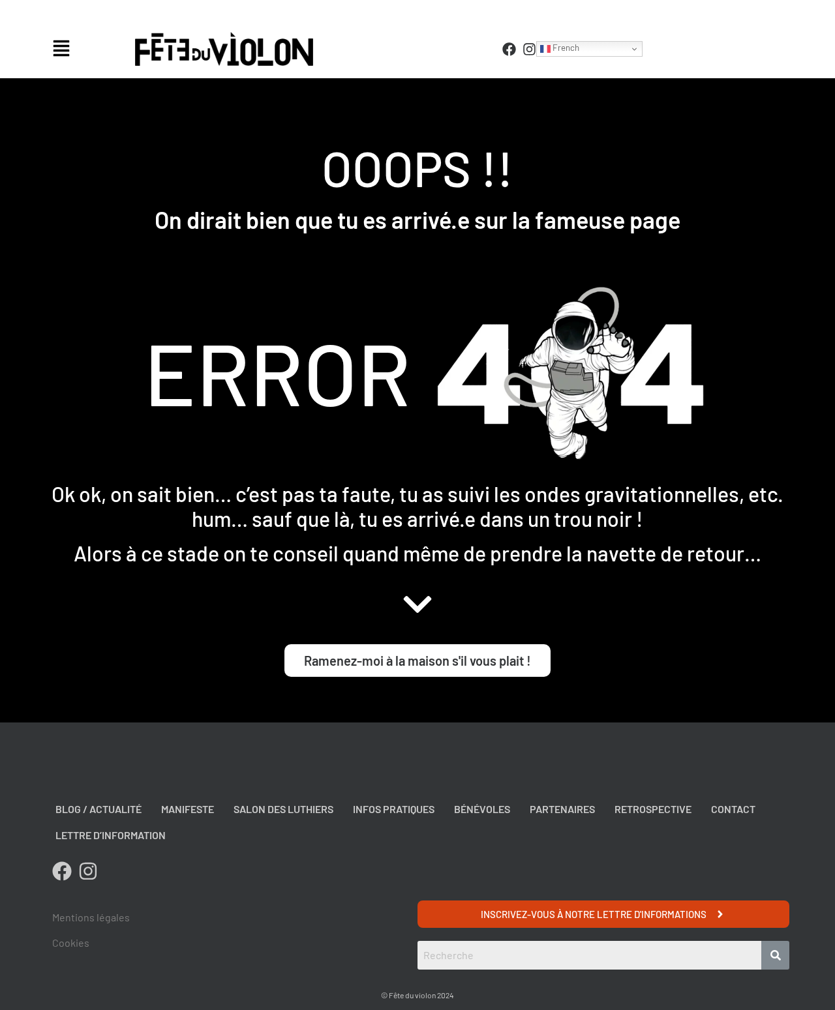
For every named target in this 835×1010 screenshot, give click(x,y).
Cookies (70, 942)
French (565, 47)
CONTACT (733, 809)
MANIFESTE (187, 809)
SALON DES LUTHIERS (283, 809)
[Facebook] (509, 49)
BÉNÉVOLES (482, 809)
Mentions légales (91, 917)
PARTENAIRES (562, 809)
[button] (90, 49)
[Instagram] (529, 49)
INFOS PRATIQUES (393, 809)
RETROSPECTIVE (653, 809)
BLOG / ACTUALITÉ (98, 809)
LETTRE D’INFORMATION (110, 835)
